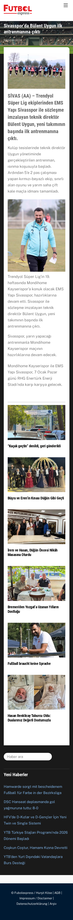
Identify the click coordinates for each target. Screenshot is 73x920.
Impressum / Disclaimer (35, 898)
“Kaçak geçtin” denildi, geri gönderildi (34, 446)
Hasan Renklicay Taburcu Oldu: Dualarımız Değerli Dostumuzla (29, 717)
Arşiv (53, 904)
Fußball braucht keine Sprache (29, 663)
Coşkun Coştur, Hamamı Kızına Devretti (35, 848)
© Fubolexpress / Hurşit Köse (31, 893)
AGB (57, 893)
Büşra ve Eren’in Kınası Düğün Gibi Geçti (36, 498)
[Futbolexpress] (18, 13)
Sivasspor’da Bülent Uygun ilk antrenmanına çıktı (33, 28)
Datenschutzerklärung (31, 904)
